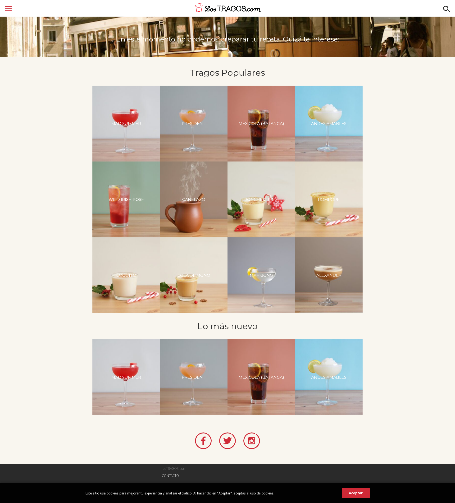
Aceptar (356, 493)
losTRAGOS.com (228, 7)
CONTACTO (170, 475)
